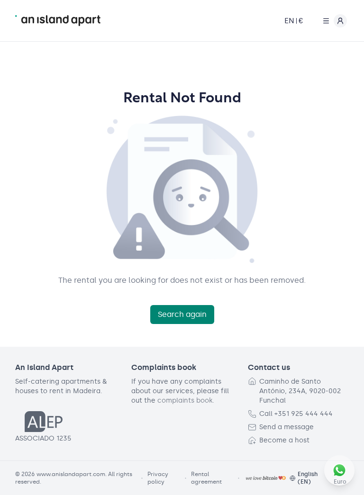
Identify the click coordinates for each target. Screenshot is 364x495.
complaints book (184, 400)
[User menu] (333, 20)
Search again (182, 314)
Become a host (284, 440)
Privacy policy (157, 478)
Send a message (286, 427)
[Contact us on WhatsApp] (339, 470)
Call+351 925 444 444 (296, 414)
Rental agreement (206, 478)
